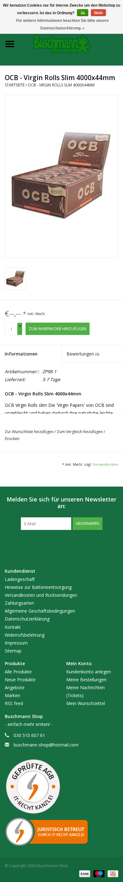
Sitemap (13, 651)
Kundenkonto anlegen (88, 672)
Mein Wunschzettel (85, 703)
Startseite (15, 85)
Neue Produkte (20, 680)
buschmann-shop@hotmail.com (46, 745)
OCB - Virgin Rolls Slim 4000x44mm (61, 85)
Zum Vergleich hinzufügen (80, 431)
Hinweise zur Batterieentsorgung (38, 587)
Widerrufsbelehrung (24, 635)
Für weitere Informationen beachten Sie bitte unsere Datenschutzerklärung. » (62, 24)
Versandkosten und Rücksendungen (41, 595)
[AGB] (61, 786)
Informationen (21, 354)
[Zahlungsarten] (84, 873)
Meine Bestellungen (86, 680)
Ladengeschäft (20, 579)
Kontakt (13, 627)
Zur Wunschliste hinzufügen (30, 431)
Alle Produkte (18, 672)
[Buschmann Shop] (71, 44)
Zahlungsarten (19, 603)
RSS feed (14, 703)
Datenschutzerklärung (27, 619)
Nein (98, 13)
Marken (12, 695)
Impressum (16, 643)
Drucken (12, 438)
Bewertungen (83, 354)
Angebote (15, 687)
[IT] (61, 831)
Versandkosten (105, 464)
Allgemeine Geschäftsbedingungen (40, 611)
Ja (82, 13)
